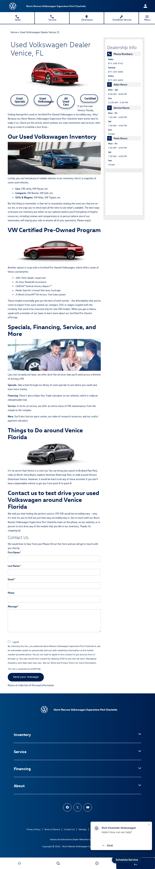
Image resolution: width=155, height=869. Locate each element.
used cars (81, 203)
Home (14, 32)
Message (13, 606)
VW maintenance (76, 406)
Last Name (14, 565)
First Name (14, 552)
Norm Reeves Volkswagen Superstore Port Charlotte (87, 846)
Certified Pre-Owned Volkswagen (55, 114)
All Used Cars (66, 101)
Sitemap (82, 829)
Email (11, 579)
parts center (40, 416)
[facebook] (67, 807)
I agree (15, 642)
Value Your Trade (43, 395)
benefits (23, 271)
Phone (11, 592)
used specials (60, 385)
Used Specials (20, 99)
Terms (53, 662)
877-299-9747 (115, 63)
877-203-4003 (115, 71)
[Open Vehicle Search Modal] (58, 863)
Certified (90, 98)
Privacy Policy (68, 662)
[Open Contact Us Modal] (97, 863)
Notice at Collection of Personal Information (31, 685)
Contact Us (69, 829)
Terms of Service (52, 829)
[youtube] (88, 807)
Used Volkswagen (44, 99)
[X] (77, 807)
